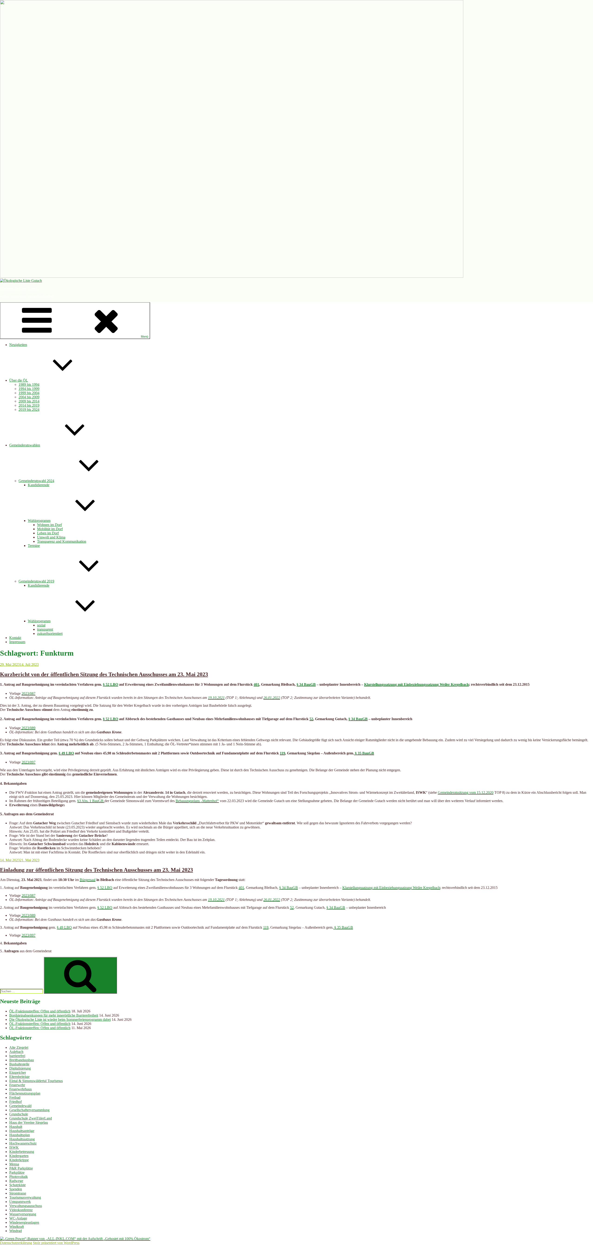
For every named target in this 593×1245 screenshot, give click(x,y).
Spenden (15, 1189)
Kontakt (15, 638)
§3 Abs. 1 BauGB (90, 801)
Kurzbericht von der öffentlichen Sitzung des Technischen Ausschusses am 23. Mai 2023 (104, 674)
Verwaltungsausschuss (25, 1206)
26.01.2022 (271, 698)
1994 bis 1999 (29, 389)
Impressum (17, 642)
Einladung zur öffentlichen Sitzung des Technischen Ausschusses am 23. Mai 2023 (96, 870)
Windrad (15, 1231)
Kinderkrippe (19, 1160)
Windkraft (16, 1227)
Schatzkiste (17, 1185)
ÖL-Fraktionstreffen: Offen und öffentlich (39, 1011)
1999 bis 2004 (29, 393)
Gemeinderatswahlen (24, 445)
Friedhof (15, 1102)
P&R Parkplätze (21, 1168)
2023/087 (28, 693)
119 (282, 753)
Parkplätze (17, 1172)
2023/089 (28, 728)
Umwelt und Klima (51, 537)
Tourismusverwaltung (25, 1197)
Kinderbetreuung (21, 1152)
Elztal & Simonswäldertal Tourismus (36, 1081)
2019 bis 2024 (29, 409)
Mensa (14, 1164)
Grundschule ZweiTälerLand (30, 1118)
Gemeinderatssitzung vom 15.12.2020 (465, 792)
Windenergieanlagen (24, 1222)
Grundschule (18, 1114)
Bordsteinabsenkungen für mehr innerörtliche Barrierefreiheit (53, 1015)
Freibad (14, 1097)
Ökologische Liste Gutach (19, 288)
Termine (34, 546)
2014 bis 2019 (29, 405)
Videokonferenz (21, 1210)
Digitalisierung (20, 1068)
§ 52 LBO (110, 684)
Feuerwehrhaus (20, 1089)
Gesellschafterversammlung (29, 1110)
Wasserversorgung (22, 1214)
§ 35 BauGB (364, 753)
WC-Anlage (18, 1218)
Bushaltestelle (19, 1064)
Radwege (16, 1181)
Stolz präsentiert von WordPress (56, 1243)
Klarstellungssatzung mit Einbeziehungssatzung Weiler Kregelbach (416, 684)
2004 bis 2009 (29, 397)
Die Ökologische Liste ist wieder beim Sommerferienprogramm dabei (60, 1019)
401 (256, 684)
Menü (144, 336)
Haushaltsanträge (21, 1131)
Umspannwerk (20, 1202)
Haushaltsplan (19, 1135)
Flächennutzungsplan (24, 1093)
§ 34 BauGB (306, 684)
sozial (41, 625)
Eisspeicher (17, 1072)
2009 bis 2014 (29, 401)
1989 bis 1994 (29, 384)
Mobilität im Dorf (50, 529)
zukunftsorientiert (50, 633)
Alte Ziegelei (18, 1047)
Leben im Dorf (48, 533)
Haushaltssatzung (22, 1139)
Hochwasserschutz (23, 1143)
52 (311, 719)
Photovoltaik (18, 1177)
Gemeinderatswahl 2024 (36, 481)
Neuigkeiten (18, 345)
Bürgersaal (87, 880)
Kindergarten (18, 1156)
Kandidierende (38, 485)
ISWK (14, 1147)
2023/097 (28, 762)
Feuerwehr (17, 1085)
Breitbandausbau (21, 1060)
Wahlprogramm (39, 521)
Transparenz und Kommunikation (61, 541)
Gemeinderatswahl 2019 (36, 581)
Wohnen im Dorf (49, 525)
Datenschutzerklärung (16, 1243)
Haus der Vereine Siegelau (28, 1122)
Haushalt (15, 1127)
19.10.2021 (216, 698)
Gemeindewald (20, 1106)
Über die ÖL (18, 380)
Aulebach (16, 1052)
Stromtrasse (17, 1193)
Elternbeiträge (19, 1077)
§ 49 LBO (66, 753)
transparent (45, 629)
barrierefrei (17, 1056)
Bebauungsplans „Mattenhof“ (197, 801)
